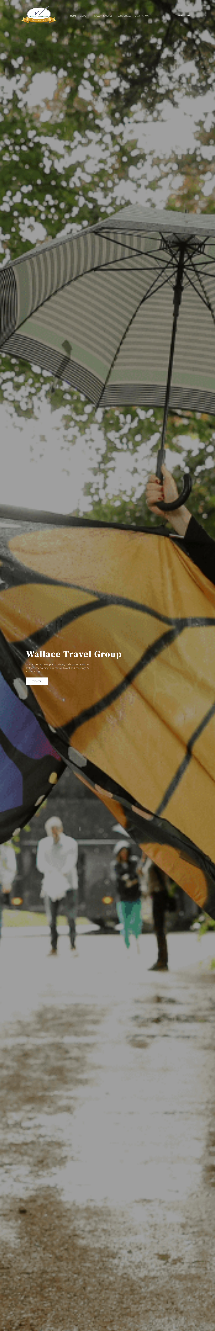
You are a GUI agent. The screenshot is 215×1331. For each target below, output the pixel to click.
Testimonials (123, 15)
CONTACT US (37, 681)
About (83, 15)
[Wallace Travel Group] (39, 15)
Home (73, 15)
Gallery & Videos (103, 15)
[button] (88, 16)
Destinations (142, 15)
